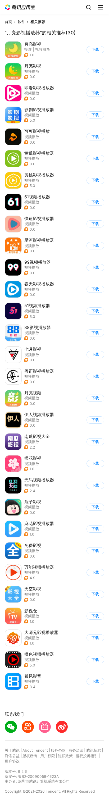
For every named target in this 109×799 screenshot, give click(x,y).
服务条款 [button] (58, 750)
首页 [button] (8, 22)
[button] (20, 7)
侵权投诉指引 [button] (87, 756)
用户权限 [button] (47, 756)
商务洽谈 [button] (76, 750)
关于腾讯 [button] (12, 750)
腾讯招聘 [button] (93, 750)
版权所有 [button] (29, 756)
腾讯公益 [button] (12, 756)
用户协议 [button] (12, 761)
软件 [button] (21, 22)
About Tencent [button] (35, 750)
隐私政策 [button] (65, 756)
